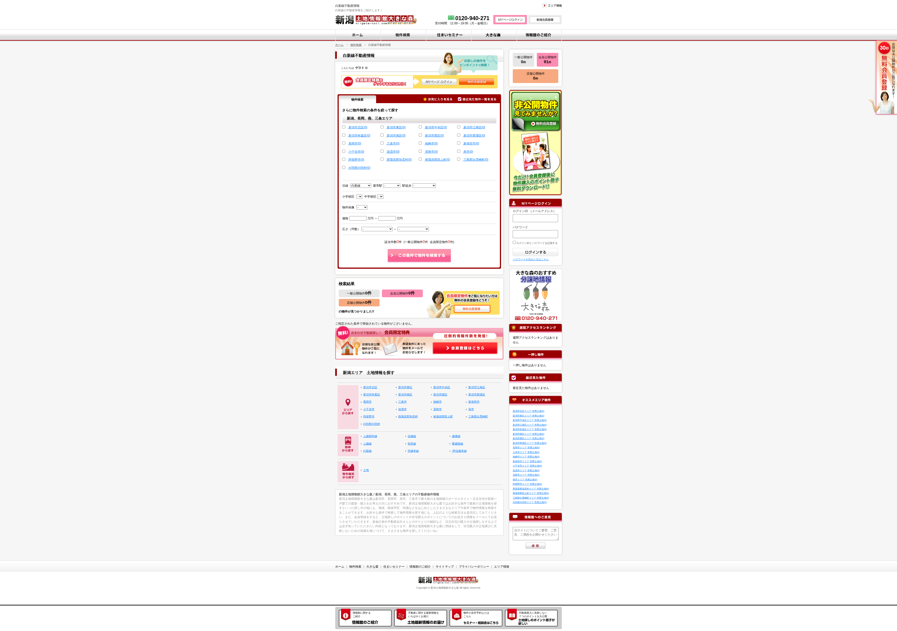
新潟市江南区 (476, 387)
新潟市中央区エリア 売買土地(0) (530, 420)
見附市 (437, 409)
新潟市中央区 (441, 387)
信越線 (412, 436)
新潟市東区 (405, 387)
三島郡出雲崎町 (478, 416)
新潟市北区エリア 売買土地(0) (528, 411)
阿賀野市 (368, 416)
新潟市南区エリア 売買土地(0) (528, 434)
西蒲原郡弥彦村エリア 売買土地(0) (531, 488)
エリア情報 (501, 566)
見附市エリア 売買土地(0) (526, 475)
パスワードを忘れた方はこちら (531, 259)
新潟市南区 (405, 394)
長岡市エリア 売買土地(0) (526, 447)
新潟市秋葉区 (371, 394)
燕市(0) (468, 151)
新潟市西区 (440, 394)
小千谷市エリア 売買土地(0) (527, 465)
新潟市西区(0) (434, 135)
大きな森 (372, 566)
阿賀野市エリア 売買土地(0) (527, 484)
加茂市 (402, 409)
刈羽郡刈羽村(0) (359, 168)
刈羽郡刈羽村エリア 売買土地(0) (530, 502)
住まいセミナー (394, 566)
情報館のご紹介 (420, 566)
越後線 (456, 436)
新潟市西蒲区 (476, 394)
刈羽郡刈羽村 (371, 424)
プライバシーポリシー (474, 566)
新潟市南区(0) (396, 135)
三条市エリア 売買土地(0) (526, 452)
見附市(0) (431, 151)
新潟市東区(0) (396, 127)
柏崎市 (437, 401)
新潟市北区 (370, 387)
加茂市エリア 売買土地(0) (526, 470)
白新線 (367, 451)
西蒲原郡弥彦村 (408, 416)
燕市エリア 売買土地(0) (525, 479)
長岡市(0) (355, 143)
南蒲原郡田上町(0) (437, 159)
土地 (366, 470)
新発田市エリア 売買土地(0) (527, 461)
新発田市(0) (471, 143)
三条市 (402, 401)
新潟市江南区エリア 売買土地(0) (530, 425)
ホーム (339, 44)
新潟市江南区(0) (474, 127)
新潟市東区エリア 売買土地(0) (528, 415)
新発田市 (474, 401)
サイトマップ (445, 566)
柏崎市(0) (431, 143)
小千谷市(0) (356, 151)
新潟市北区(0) (358, 127)
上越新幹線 (370, 436)
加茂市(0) (393, 151)
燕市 (471, 409)
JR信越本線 (459, 451)
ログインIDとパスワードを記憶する (537, 243)
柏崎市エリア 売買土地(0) (526, 456)
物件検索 (356, 44)
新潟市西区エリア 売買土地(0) (528, 438)
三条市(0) (393, 143)
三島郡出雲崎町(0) (475, 159)
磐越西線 (457, 443)
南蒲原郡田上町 (443, 416)
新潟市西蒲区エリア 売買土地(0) (530, 443)
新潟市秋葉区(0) (359, 135)
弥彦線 (412, 443)
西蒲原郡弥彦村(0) (399, 159)
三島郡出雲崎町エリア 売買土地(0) (531, 498)
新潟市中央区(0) (436, 127)
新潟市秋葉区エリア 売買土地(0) (530, 429)
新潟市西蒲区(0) (474, 135)
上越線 (367, 443)
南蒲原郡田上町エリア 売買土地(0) (531, 493)
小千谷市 (368, 409)
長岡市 (367, 401)
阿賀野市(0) (356, 159)
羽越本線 (413, 451)
